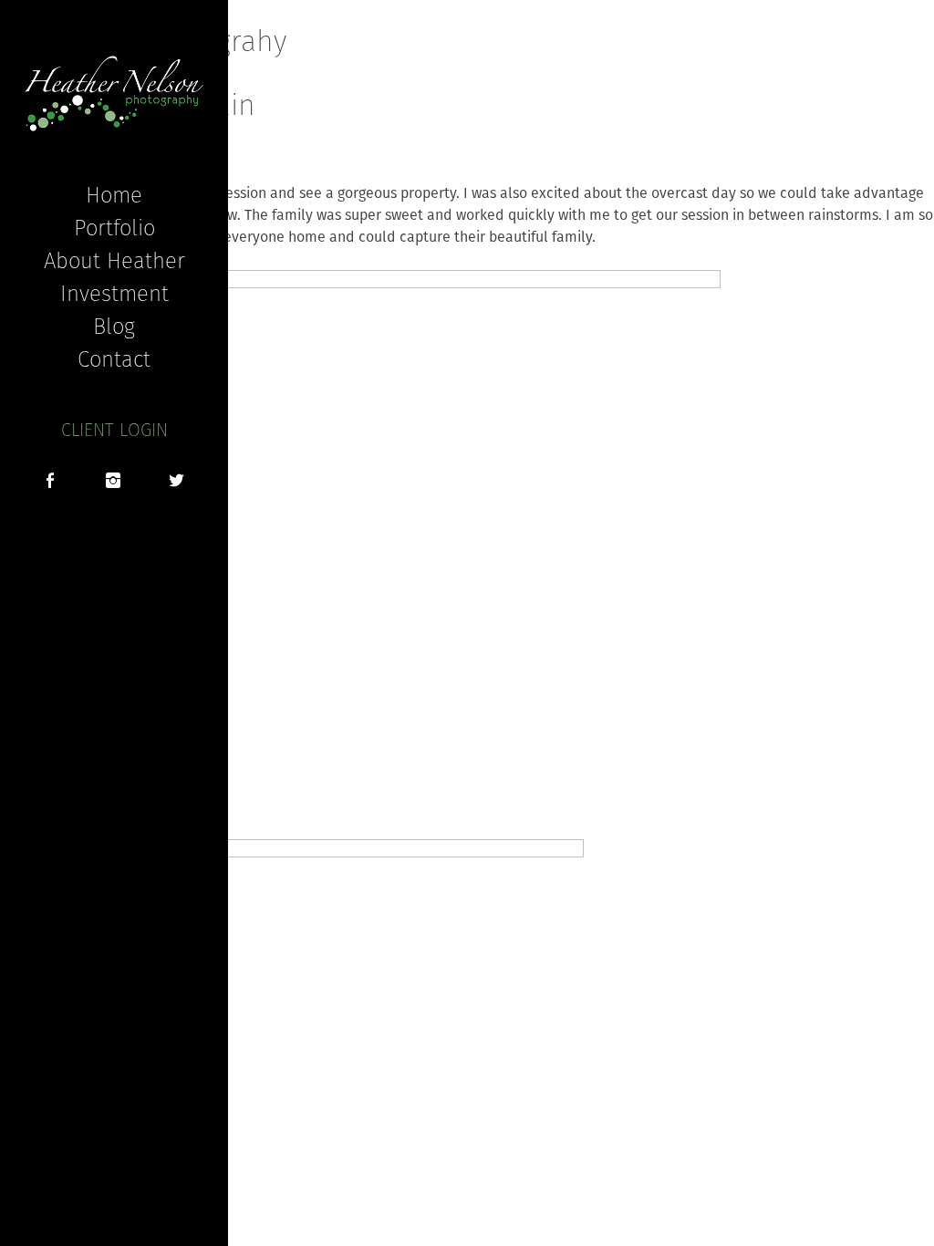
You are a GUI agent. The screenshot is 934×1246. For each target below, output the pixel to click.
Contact (114, 358)
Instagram (113, 482)
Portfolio (114, 227)
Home (114, 194)
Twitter (176, 482)
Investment (114, 292)
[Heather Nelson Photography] (114, 93)
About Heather (114, 259)
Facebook (50, 482)
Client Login (114, 429)
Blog (114, 325)
